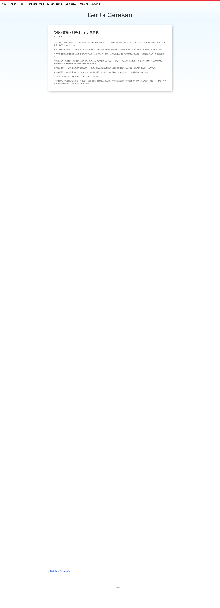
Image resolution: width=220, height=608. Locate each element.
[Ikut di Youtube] (87, 598)
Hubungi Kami (71, 4)
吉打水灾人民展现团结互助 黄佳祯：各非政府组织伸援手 (76, 184)
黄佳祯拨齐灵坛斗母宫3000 (63, 492)
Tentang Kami (17, 4)
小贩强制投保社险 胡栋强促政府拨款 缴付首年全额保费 (75, 520)
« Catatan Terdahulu (59, 571)
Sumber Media (53, 4)
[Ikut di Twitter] (77, 598)
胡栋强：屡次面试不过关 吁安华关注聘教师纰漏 (72, 387)
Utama (5, 4)
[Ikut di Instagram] (82, 598)
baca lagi (54, 195)
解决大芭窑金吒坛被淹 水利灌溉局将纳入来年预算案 (74, 284)
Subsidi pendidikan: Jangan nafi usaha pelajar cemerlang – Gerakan (83, 549)
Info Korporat (35, 4)
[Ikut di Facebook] (72, 598)
